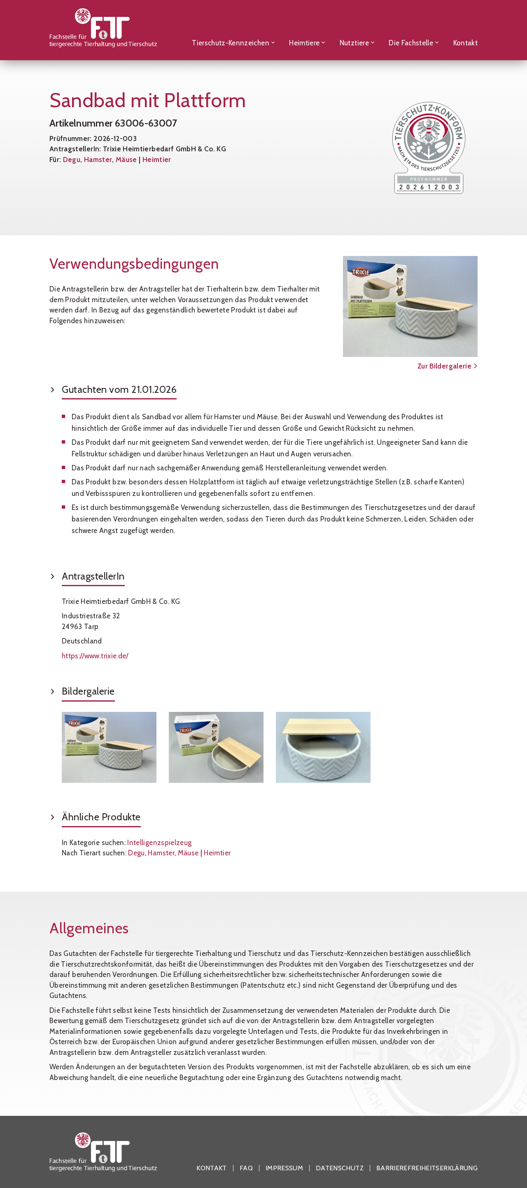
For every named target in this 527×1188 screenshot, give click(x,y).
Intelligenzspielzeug (159, 842)
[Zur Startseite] (103, 30)
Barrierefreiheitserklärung (427, 1168)
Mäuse (126, 159)
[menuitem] (233, 30)
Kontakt (211, 1168)
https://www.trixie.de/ (95, 656)
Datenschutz (340, 1168)
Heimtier (156, 159)
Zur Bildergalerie (445, 366)
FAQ (246, 1168)
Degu (71, 159)
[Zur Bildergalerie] (410, 306)
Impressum (284, 1168)
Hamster (98, 159)
